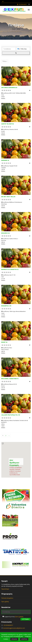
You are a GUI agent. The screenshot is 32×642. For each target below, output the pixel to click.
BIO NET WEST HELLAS (8, 196)
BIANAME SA (5, 160)
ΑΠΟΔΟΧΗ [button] (14, 639)
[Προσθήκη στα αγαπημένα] (30, 90)
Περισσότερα (5, 589)
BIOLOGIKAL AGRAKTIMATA (9, 378)
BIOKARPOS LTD (6, 306)
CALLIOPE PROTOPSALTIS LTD (10, 415)
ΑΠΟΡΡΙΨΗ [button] (24, 639)
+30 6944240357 (22, 4)
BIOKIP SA (4, 342)
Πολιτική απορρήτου (7, 598)
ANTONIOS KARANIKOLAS (9, 87)
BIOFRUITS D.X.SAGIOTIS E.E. (10, 269)
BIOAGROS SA (5, 233)
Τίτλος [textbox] (4, 61)
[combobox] (4, 61)
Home (13, 29)
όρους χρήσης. (19, 616)
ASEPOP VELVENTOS (7, 124)
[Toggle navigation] (29, 9)
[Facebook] (2, 1)
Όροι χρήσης (5, 601)
